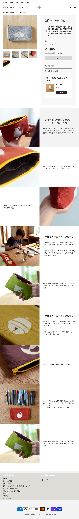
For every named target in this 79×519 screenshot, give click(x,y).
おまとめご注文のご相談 (10, 488)
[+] (52, 44)
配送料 (47, 53)
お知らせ (5, 478)
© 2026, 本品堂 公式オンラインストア (32, 514)
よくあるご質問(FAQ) (10, 12)
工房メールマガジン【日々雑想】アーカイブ (16, 486)
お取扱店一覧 (7, 483)
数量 (46, 41)
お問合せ (5, 493)
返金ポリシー (7, 498)
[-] (45, 44)
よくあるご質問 (7, 481)
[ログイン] (71, 7)
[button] (58, 65)
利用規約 (5, 496)
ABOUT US (14, 2)
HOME (5, 2)
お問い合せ (23, 12)
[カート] (75, 7)
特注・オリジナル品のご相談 (11, 491)
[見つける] (66, 7)
